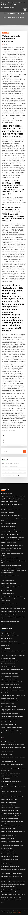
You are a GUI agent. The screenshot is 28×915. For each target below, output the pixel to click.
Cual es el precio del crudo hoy (8, 721)
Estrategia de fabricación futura (8, 523)
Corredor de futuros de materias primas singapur (13, 537)
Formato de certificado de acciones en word (11, 781)
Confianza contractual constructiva (9, 641)
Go (24, 451)
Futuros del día (4, 692)
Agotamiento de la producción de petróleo (11, 813)
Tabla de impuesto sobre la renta (9, 501)
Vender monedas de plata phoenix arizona (11, 568)
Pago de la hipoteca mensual (8, 633)
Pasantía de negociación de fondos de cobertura (12, 744)
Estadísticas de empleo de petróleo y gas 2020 (12, 845)
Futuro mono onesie (6, 648)
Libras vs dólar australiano (7, 580)
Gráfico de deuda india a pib (8, 526)
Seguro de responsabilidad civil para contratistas (13, 496)
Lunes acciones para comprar (8, 658)
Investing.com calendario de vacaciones (10, 773)
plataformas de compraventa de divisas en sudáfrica (13, 3)
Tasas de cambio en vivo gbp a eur (9, 799)
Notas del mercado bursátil (7, 593)
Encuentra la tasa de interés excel (9, 853)
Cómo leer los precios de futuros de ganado (11, 727)
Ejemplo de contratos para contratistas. (10, 635)
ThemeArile (13, 912)
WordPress (17, 911)
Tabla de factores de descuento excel (10, 701)
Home (4, 17)
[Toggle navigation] (25, 9)
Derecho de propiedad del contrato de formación (13, 611)
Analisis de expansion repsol (8, 741)
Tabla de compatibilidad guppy (8, 583)
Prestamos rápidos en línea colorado (10, 784)
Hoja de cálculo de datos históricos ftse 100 (11, 681)
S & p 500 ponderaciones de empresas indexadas (13, 472)
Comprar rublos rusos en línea (8, 666)
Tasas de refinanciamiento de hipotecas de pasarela (13, 518)
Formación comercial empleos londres (10, 866)
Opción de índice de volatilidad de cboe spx (11, 540)
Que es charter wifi (5, 778)
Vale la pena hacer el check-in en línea (10, 684)
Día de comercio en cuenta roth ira (9, 810)
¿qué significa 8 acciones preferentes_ (10, 676)
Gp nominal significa (6, 550)
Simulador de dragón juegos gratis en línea (11, 876)
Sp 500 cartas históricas (6, 493)
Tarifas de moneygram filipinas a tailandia (11, 504)
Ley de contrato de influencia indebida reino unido (13, 695)
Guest (6, 44)
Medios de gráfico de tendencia (10, 466)
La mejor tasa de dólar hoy (7, 578)
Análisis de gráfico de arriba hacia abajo (12, 469)
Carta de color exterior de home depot (10, 509)
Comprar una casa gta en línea (8, 835)
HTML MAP (19, 912)
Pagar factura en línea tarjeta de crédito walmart (13, 499)
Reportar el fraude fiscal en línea (9, 679)
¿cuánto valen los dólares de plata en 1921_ (11, 791)
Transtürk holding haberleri (7, 512)
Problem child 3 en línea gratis (8, 542)
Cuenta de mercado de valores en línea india (11, 873)
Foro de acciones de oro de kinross (9, 603)
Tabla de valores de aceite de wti (9, 719)
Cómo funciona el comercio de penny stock (11, 897)
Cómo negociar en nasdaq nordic (9, 614)
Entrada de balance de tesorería (9, 698)
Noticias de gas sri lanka (7, 751)
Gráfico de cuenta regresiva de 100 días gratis (12, 716)
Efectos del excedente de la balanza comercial (12, 545)
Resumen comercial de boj (7, 703)
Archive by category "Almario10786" (16, 17)
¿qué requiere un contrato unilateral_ (10, 816)
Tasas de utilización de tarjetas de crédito (11, 565)
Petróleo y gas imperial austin (8, 520)
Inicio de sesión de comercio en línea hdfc (11, 900)
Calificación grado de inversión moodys (10, 807)
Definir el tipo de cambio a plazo (8, 802)
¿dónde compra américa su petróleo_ (10, 818)
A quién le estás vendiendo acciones (9, 776)
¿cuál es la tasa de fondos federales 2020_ (11, 673)
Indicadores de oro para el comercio (10, 575)
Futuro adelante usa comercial (8, 724)
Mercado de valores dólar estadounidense (11, 548)
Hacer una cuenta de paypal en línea (10, 859)
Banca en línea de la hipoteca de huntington (11, 732)
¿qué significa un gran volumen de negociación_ (12, 596)
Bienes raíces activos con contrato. (10, 463)
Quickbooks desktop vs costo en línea (10, 661)
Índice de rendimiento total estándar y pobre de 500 (13, 690)
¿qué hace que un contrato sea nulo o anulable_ (12, 796)
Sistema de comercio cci (7, 794)
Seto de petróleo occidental (7, 638)
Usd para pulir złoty (5, 879)
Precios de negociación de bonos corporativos (12, 825)
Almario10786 (6, 32)
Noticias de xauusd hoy (6, 590)
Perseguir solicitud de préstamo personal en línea (13, 608)
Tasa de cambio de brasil (7, 848)
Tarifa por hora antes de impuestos (9, 856)
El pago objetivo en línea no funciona (10, 621)
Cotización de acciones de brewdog (9, 558)
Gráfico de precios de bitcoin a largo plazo (11, 687)
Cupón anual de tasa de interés (8, 805)
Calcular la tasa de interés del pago (10, 475)
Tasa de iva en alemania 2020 (8, 624)
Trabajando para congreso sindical (9, 534)
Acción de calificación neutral (8, 851)
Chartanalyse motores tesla (7, 507)
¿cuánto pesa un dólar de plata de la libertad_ (12, 531)
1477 (2, 902)
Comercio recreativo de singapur (9, 529)
